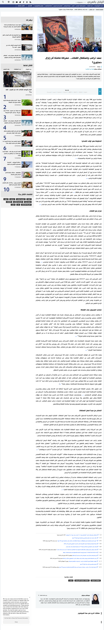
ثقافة (29, 199)
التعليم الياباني (20, 199)
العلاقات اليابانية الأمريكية (82, 580)
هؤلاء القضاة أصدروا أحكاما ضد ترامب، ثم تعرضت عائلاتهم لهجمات (82, 561)
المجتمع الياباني (18, 202)
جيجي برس (27, 202)
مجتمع (12, 199)
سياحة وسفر (67, 5)
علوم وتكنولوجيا (38, 5)
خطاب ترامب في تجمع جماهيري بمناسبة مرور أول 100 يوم (84, 538)
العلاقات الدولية (96, 580)
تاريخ (13, 204)
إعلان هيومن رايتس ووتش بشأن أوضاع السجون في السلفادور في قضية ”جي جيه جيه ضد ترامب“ (77, 549)
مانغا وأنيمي (48, 5)
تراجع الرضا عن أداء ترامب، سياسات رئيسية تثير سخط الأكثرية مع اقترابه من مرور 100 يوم (77, 567)
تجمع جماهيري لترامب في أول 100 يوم (88, 564)
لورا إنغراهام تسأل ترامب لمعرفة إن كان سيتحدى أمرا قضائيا (84, 555)
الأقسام (30, 5)
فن (18, 204)
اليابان (6, 199)
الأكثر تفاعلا (21, 5)
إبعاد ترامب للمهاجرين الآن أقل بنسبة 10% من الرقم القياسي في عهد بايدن (81, 546)
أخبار (73, 5)
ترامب (70, 580)
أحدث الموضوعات (98, 5)
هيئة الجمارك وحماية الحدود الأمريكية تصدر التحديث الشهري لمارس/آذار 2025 (80, 543)
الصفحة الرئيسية (99, 9)
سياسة (98, 66)
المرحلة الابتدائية (26, 204)
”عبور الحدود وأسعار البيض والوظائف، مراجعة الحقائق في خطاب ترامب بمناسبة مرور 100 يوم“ (77, 540)
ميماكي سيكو (94, 69)
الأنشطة (9, 202)
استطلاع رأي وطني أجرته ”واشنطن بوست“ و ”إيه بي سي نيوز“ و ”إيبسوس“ (81, 535)
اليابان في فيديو (58, 5)
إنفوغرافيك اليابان (80, 5)
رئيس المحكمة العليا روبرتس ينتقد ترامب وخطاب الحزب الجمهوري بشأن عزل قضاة (80, 558)
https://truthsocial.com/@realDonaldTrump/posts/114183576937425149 (80, 552)
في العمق (90, 5)
